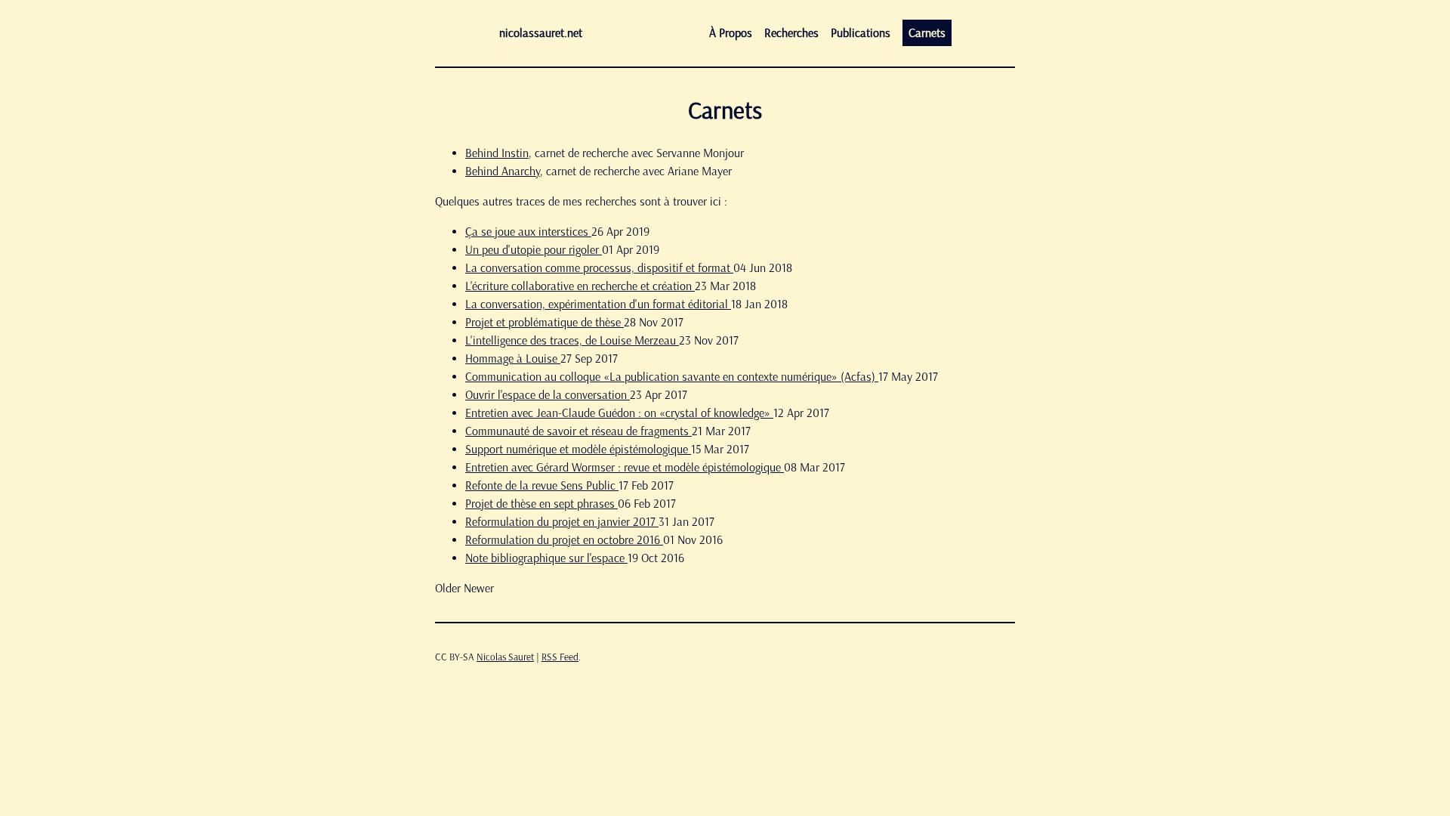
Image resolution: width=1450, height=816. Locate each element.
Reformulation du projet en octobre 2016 (564, 540)
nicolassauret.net (540, 33)
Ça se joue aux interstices (528, 231)
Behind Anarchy (502, 171)
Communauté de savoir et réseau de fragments (578, 431)
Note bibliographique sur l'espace (546, 558)
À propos (730, 33)
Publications (860, 33)
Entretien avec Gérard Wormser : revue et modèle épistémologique (624, 467)
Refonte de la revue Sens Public (542, 485)
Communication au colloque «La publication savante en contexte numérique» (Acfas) (671, 376)
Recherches (791, 33)
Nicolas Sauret (505, 657)
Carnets (927, 33)
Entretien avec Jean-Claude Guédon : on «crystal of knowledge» (619, 413)
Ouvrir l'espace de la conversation (547, 395)
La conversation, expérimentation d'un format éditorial (598, 304)
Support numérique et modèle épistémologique (578, 449)
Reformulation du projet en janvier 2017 (562, 522)
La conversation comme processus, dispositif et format (599, 268)
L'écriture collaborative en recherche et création (580, 286)
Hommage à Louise (512, 358)
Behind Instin (497, 153)
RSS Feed (559, 657)
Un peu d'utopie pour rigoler (533, 250)
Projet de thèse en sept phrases (541, 503)
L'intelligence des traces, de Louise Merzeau (572, 340)
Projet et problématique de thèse (544, 322)
